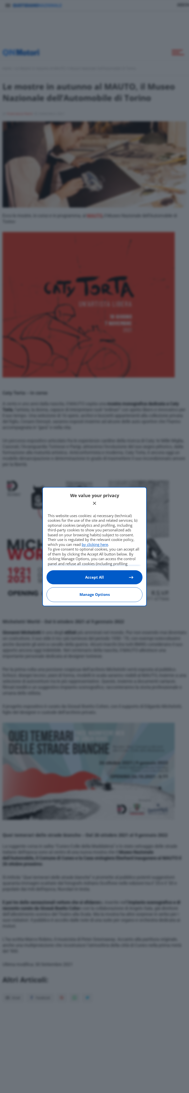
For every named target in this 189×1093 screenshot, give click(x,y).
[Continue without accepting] (94, 503)
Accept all (94, 577)
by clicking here (95, 544)
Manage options (94, 594)
